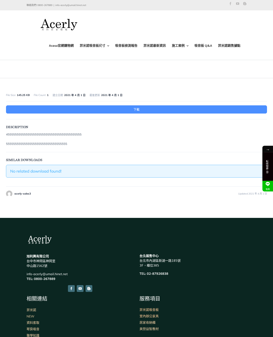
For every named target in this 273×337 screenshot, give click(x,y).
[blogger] (89, 288)
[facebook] (71, 288)
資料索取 (33, 323)
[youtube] (80, 288)
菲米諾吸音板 (149, 310)
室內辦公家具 (149, 316)
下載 (136, 109)
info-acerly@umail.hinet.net (70, 5)
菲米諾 (31, 310)
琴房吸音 (33, 329)
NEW (30, 316)
